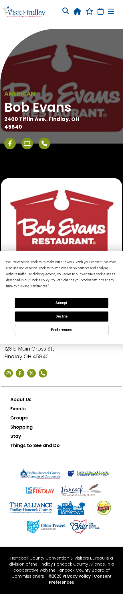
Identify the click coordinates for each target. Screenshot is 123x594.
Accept (61, 303)
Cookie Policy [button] (39, 280)
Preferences (61, 330)
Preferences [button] (39, 286)
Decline (61, 316)
